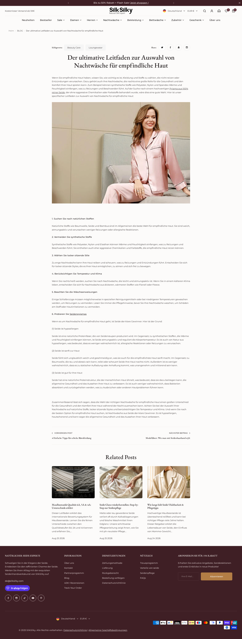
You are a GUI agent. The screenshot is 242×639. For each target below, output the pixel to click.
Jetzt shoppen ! (139, 2)
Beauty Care (74, 47)
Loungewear (95, 47)
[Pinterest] (41, 598)
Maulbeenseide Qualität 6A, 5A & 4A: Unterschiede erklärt (71, 506)
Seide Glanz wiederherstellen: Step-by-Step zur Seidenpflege (119, 506)
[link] (219, 11)
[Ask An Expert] (219, 11)
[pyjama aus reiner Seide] (121, 202)
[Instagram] (16, 598)
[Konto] (211, 10)
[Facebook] (8, 598)
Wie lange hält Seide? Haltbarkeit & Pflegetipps (165, 506)
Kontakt (68, 568)
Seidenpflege (147, 573)
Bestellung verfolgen (113, 578)
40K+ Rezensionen (74, 583)
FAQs (143, 578)
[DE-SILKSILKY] (121, 11)
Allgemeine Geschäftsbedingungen (108, 630)
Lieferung (107, 568)
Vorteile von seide (149, 568)
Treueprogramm (149, 563)
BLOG (20, 30)
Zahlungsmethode (112, 563)
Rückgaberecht (110, 573)
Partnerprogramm (74, 573)
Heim (11, 30)
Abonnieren (216, 576)
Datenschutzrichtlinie (114, 583)
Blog (66, 578)
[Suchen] (204, 10)
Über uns (69, 563)
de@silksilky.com (14, 581)
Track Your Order (73, 587)
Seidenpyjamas (78, 314)
